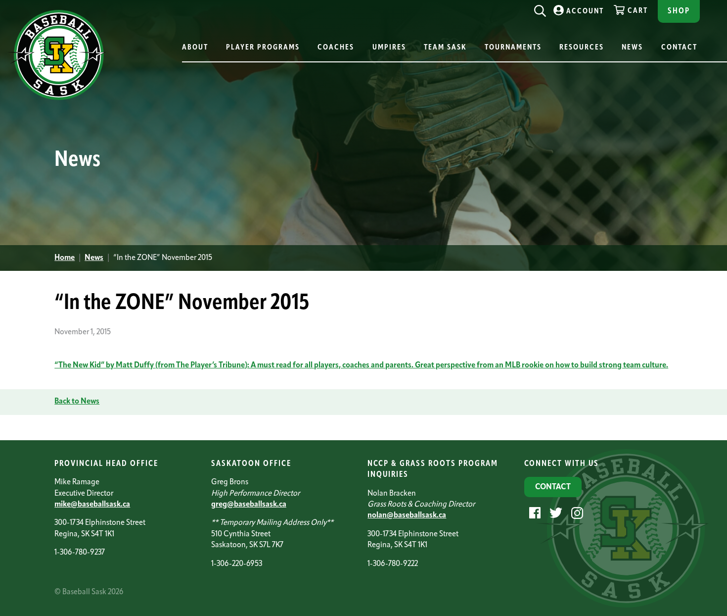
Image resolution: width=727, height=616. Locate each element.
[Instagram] (576, 512)
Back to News (76, 402)
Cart (638, 11)
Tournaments (513, 47)
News (632, 47)
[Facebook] (533, 512)
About (195, 47)
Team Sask (445, 47)
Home (64, 258)
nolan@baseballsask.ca (406, 515)
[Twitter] (555, 512)
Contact (679, 47)
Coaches (336, 47)
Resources (581, 47)
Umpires (389, 47)
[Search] (540, 8)
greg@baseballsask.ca (248, 505)
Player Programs (263, 47)
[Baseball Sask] (56, 98)
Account (585, 11)
